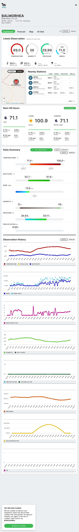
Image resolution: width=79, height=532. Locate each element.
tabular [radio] (71, 152)
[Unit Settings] (60, 31)
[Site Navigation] (76, 5)
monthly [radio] (65, 149)
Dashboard (7, 32)
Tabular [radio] (71, 239)
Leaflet (7, 103)
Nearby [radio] (20, 71)
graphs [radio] (63, 152)
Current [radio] (12, 71)
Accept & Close (19, 526)
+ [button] (4, 98)
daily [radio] (57, 149)
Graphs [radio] (63, 239)
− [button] (4, 101)
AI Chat (36, 32)
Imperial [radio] (66, 31)
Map (27, 32)
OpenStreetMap (14, 103)
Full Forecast (70, 108)
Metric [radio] (73, 31)
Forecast (18, 32)
